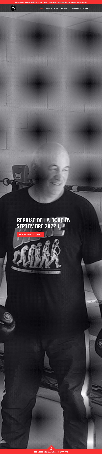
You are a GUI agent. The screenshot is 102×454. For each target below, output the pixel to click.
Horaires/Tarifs (76, 8)
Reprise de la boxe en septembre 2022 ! (44, 223)
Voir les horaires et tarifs (30, 234)
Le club (56, 8)
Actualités (49, 8)
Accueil (41, 8)
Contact (85, 8)
